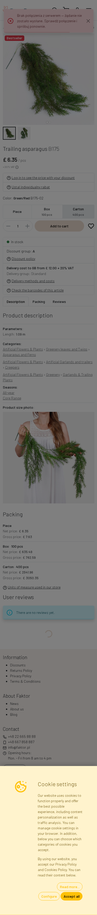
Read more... (70, 886)
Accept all (72, 896)
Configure (49, 896)
